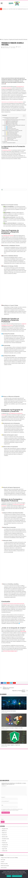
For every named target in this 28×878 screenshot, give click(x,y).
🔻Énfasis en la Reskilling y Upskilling (12, 140)
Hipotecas (4, 836)
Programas (6, 39)
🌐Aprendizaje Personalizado (10, 126)
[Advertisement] (14, 24)
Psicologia (4, 846)
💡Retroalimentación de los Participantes (12, 131)
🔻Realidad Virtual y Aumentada (11, 138)
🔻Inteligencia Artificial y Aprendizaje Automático (13, 137)
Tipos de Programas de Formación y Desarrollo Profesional (14, 119)
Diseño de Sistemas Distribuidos (8, 711)
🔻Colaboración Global (9, 139)
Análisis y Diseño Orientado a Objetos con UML (12, 728)
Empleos (3, 832)
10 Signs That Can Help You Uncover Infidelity (9, 857)
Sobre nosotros (4, 867)
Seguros (3, 848)
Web (2, 805)
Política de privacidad (5, 865)
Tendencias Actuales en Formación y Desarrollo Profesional (14, 125)
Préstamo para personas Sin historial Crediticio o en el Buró (13, 8)
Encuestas (4, 834)
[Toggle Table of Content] (23, 116)
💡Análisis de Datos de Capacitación (11, 133)
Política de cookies (4, 863)
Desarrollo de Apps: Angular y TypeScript (10, 745)
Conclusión (5, 141)
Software (3, 850)
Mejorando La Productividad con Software (18, 690)
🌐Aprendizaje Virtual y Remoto (11, 128)
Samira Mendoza (5, 46)
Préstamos (4, 842)
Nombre (3, 797)
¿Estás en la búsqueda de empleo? (9, 142)
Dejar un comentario (6, 47)
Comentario (4, 785)
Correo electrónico (5, 801)
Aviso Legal (3, 859)
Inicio (2, 39)
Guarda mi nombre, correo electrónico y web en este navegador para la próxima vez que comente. (11, 810)
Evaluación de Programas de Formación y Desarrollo (12, 130)
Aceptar (9, 876)
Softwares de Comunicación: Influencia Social (8, 687)
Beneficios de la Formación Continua (11, 118)
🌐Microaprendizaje (9, 127)
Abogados (4, 828)
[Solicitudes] (14, 3)
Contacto (2, 861)
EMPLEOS (3, 830)
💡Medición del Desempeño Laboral (11, 132)
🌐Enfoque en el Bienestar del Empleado (12, 129)
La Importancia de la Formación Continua (10, 117)
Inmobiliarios (4, 838)
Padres (3, 840)
